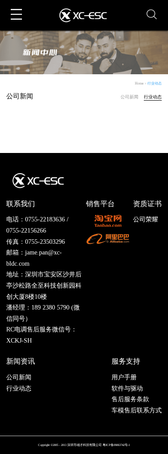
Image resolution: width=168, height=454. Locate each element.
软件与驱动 (127, 388)
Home (139, 83)
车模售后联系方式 (137, 410)
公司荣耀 (145, 219)
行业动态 (154, 83)
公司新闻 (129, 96)
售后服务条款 (130, 399)
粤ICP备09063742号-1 (116, 444)
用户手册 (124, 377)
